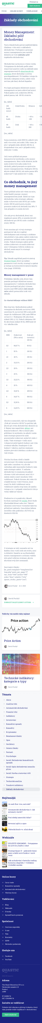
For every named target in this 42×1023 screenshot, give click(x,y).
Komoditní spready (14, 724)
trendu (24, 501)
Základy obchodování (15, 789)
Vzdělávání (32, 11)
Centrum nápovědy (12, 927)
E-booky (8, 912)
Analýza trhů (11, 704)
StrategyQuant (10, 261)
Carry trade (9, 882)
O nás (7, 930)
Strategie (10, 777)
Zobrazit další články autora (17, 602)
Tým (6, 934)
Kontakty (8, 937)
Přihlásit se (34, 2)
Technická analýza (14, 781)
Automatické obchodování (17, 708)
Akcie (8, 700)
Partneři (9, 752)
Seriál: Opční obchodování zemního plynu (20, 768)
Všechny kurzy (11, 893)
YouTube (8, 959)
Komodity (10, 728)
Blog (7, 905)
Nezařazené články (14, 736)
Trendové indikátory (14, 785)
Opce (8, 740)
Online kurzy (16, 11)
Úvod (4, 11)
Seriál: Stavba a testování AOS (18, 773)
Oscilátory (10, 744)
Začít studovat (35, 6)
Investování (11, 720)
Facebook (8, 956)
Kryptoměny (11, 732)
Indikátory (10, 716)
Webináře (8, 908)
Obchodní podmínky (13, 944)
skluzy (27, 428)
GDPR (7, 941)
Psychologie (11, 756)
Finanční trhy (11, 712)
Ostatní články (12, 748)
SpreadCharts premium (14, 915)
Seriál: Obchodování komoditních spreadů (19, 761)
